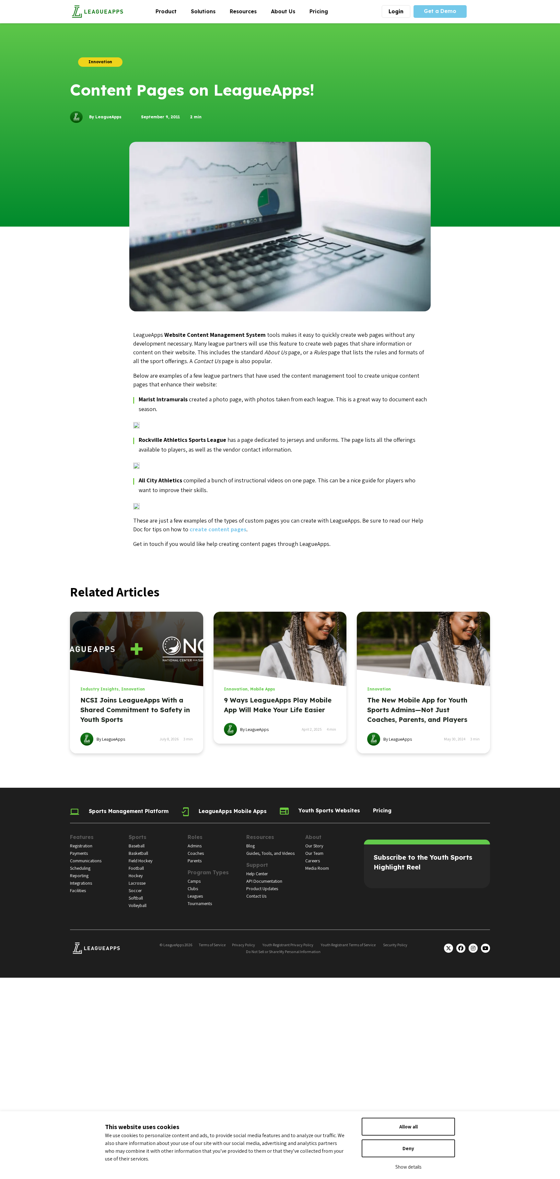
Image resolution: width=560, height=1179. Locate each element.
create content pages (218, 529)
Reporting (79, 875)
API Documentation (264, 881)
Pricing (318, 11)
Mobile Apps (262, 689)
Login (396, 11)
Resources (247, 11)
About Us (286, 11)
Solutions (207, 11)
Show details (408, 1167)
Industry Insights (99, 689)
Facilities (78, 890)
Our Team (314, 853)
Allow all (408, 1127)
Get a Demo (440, 11)
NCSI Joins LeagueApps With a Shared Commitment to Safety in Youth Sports (135, 710)
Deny (408, 1148)
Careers (312, 861)
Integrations (81, 883)
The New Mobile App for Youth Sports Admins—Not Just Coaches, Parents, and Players (417, 710)
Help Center (257, 874)
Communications (85, 861)
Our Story (314, 846)
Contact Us (256, 896)
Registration (81, 846)
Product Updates (262, 888)
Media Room (317, 868)
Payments (79, 853)
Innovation (133, 689)
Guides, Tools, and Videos (270, 853)
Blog (250, 846)
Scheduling (80, 868)
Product (170, 11)
